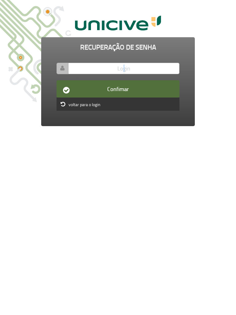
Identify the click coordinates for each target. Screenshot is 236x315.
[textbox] (123, 68)
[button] (118, 89)
